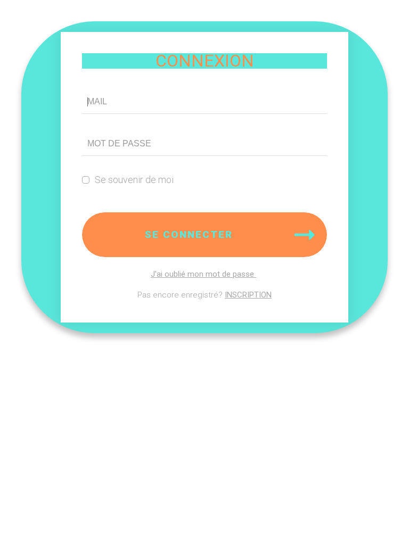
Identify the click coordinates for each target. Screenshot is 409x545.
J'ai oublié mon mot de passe (203, 274)
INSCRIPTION (248, 295)
